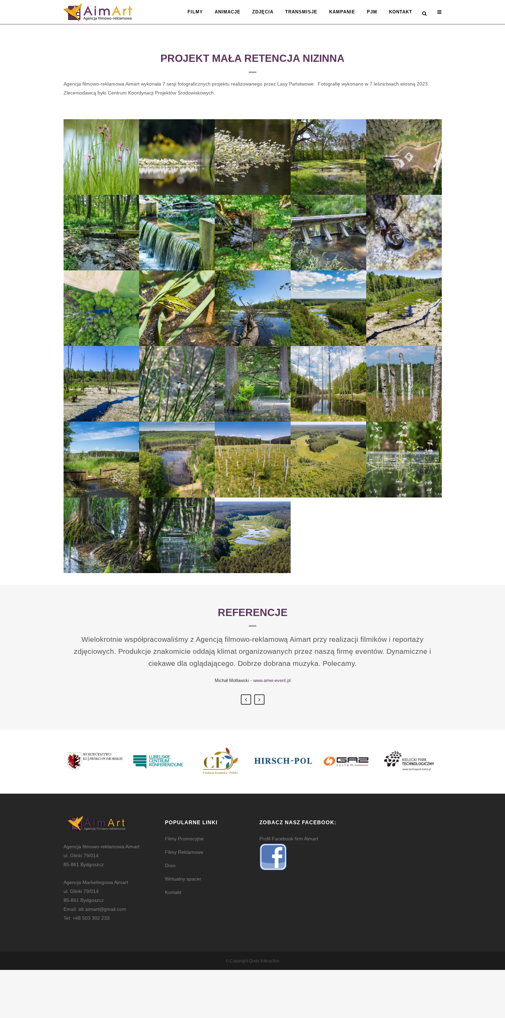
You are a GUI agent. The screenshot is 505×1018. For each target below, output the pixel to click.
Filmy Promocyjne (184, 838)
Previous (246, 699)
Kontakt (173, 892)
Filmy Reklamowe (184, 852)
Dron (170, 865)
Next (259, 699)
